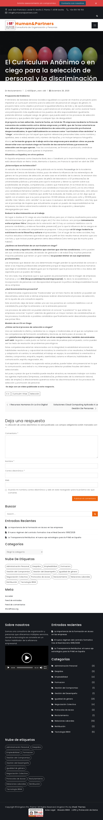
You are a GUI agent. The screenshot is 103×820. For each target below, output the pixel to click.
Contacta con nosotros (72, 3)
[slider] (25, 667)
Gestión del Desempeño (44, 571)
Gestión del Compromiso (18, 571)
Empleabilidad (50, 566)
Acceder (9, 596)
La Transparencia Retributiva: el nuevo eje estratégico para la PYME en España (44, 537)
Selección (34, 394)
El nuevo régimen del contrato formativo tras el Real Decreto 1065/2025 (41, 532)
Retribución (12, 582)
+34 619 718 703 (77, 10)
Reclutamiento (60, 577)
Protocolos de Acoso (40, 577)
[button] (27, 658)
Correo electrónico (15, 471)
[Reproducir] (8, 667)
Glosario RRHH (63, 810)
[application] (26, 658)
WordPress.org (11, 609)
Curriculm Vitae (20, 394)
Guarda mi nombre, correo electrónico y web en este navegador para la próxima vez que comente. (51, 491)
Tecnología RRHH (28, 582)
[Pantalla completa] (45, 667)
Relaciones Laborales (80, 577)
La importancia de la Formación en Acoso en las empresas (35, 527)
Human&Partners (34, 23)
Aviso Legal (50, 810)
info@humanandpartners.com (23, 13)
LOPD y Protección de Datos (85, 810)
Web (7, 480)
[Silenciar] (41, 667)
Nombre (9, 461)
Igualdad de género (68, 571)
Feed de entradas (13, 600)
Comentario (11, 433)
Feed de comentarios (15, 604)
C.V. (8, 394)
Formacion (66, 566)
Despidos (36, 566)
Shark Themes (78, 807)
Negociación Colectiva (17, 577)
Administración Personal (18, 566)
